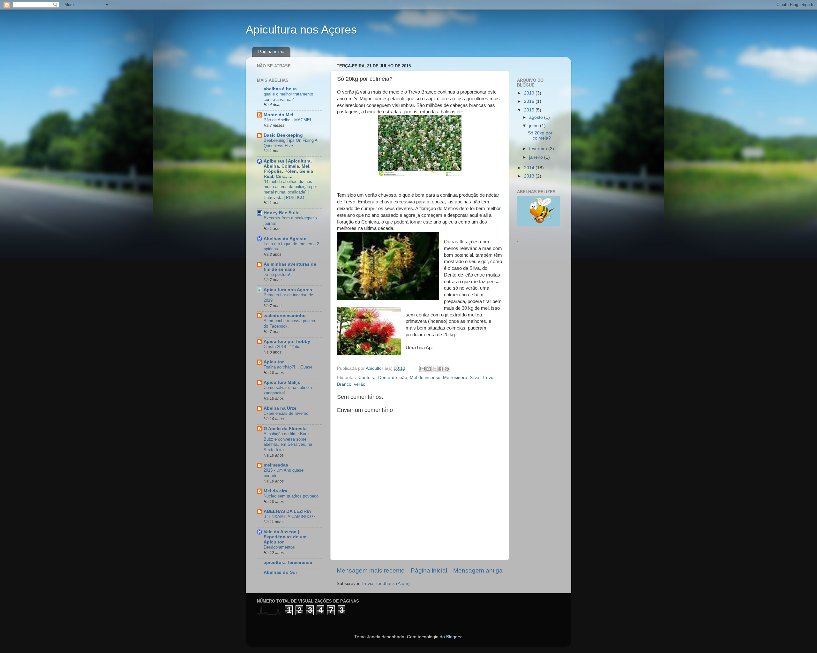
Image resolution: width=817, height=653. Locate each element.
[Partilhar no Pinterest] (447, 369)
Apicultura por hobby (287, 341)
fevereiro (538, 148)
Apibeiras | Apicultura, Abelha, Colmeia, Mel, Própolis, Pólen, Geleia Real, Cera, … (288, 169)
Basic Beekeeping (283, 135)
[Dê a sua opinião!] (428, 369)
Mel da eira (275, 491)
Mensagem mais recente (371, 570)
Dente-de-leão (392, 377)
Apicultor (274, 362)
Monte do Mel (278, 114)
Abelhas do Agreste (285, 238)
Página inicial (271, 51)
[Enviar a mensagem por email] (422, 369)
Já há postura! (277, 274)
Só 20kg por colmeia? (540, 135)
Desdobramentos (279, 547)
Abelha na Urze (280, 408)
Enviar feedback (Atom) (386, 583)
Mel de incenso (425, 377)
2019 (530, 93)
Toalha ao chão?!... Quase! (289, 367)
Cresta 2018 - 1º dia (282, 346)
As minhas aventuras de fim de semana (290, 267)
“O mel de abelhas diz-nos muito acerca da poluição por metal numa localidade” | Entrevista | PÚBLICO (290, 189)
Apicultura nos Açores (301, 29)
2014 (530, 167)
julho (534, 125)
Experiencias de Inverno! (287, 413)
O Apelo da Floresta (285, 428)
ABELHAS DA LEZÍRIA (287, 511)
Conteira (367, 377)
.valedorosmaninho (285, 315)
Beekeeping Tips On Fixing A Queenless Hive (290, 143)
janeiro (536, 157)
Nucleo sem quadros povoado (291, 496)
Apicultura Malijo (282, 382)
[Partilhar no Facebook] (441, 369)
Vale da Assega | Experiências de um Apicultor (285, 536)
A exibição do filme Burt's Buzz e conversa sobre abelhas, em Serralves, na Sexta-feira (288, 441)
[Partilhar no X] (434, 369)
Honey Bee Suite (282, 212)
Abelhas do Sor (280, 572)
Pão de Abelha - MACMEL (288, 120)
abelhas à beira (280, 89)
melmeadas (276, 465)
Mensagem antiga (478, 570)
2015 (530, 110)
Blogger (453, 636)
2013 (530, 176)
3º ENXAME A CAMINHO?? (289, 516)
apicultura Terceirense (288, 562)
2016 (530, 101)
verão (359, 384)
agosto (536, 117)
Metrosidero (455, 377)
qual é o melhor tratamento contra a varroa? (288, 97)
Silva (474, 377)
